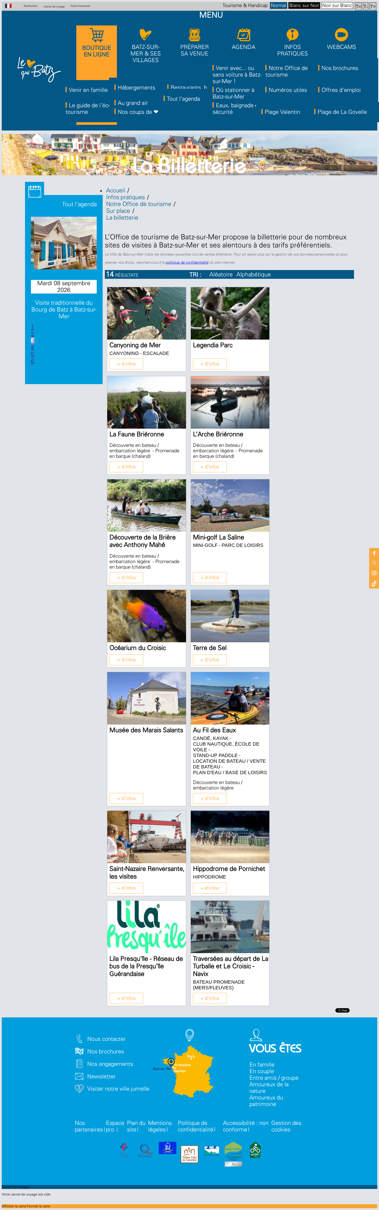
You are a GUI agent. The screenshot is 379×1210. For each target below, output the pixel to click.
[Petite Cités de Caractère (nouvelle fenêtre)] (189, 1155)
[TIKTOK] (374, 582)
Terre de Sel (210, 648)
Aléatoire (221, 274)
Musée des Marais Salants (146, 730)
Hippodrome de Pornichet (229, 869)
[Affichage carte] (348, 277)
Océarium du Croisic (137, 648)
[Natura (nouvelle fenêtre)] (211, 1151)
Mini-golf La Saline (218, 537)
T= (358, 6)
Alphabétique (253, 274)
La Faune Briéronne (136, 434)
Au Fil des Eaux (214, 730)
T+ (373, 6)
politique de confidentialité (187, 262)
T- (366, 6)
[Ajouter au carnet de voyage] (177, 295)
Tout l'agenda (79, 204)
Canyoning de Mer (135, 345)
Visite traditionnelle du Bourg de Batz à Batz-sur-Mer (64, 309)
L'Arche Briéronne (218, 434)
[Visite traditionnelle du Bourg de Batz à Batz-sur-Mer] (69, 267)
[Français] (10, 6)
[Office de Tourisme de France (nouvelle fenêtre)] (123, 1151)
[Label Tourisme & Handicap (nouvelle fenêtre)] (167, 1149)
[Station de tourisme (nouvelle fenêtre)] (233, 1155)
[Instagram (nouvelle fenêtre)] (374, 573)
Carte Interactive (80, 6)
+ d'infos (126, 364)
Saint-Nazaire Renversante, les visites (147, 873)
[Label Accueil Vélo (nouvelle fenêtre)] (255, 1151)
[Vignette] (336, 277)
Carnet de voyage (54, 6)
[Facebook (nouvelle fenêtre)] (374, 553)
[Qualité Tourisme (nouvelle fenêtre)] (145, 1151)
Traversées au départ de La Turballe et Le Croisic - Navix (230, 966)
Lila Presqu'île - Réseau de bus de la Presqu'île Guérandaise (146, 966)
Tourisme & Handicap (245, 5)
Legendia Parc (212, 345)
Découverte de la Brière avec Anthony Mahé (142, 541)
